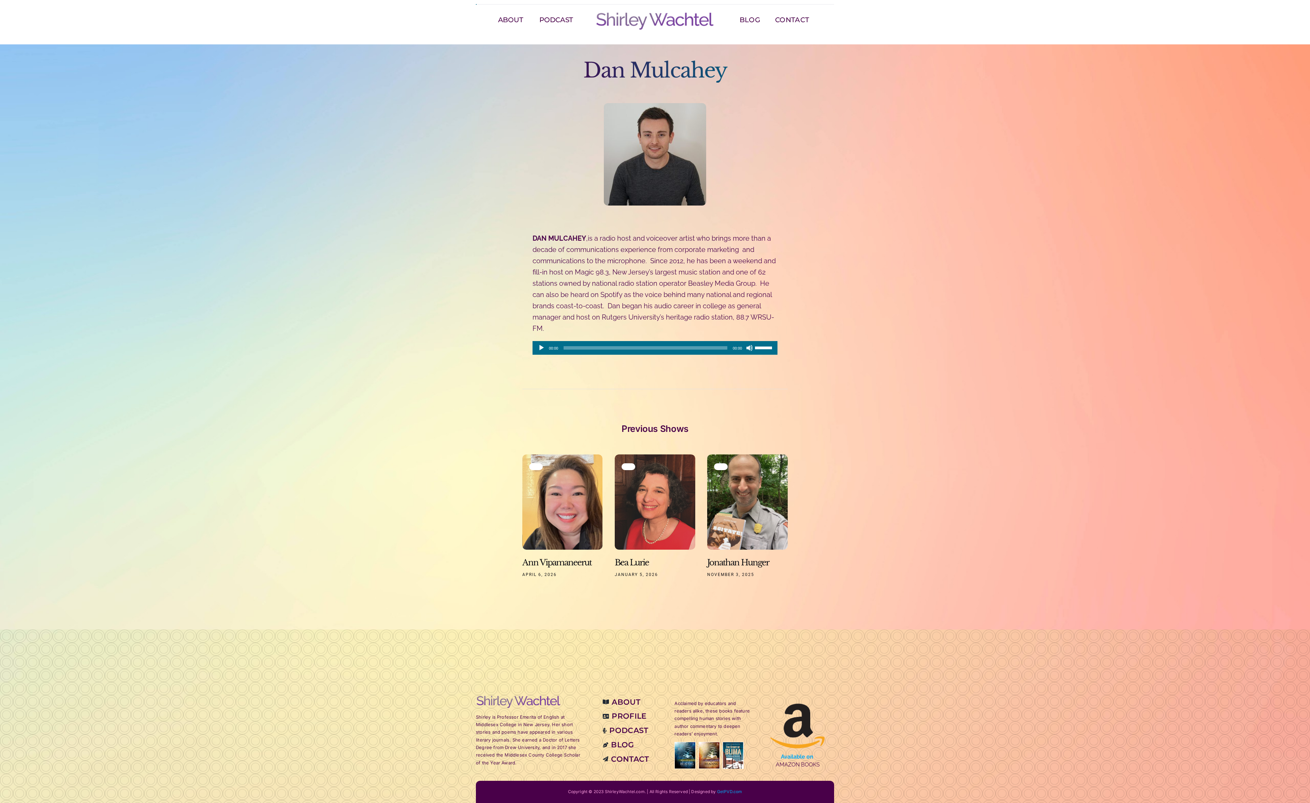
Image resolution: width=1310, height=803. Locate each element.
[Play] (541, 347)
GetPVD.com (729, 791)
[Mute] (749, 347)
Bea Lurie (632, 562)
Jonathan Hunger (738, 562)
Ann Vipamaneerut (557, 562)
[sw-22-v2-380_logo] (655, 14)
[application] (655, 348)
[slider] (764, 347)
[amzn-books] (798, 697)
